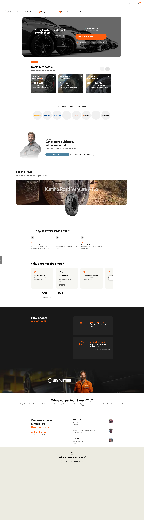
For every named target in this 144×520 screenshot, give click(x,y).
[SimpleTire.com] (15, 4)
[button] (63, 36)
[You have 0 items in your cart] (138, 4)
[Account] (135, 4)
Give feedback (77, 461)
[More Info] (54, 76)
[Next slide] (107, 69)
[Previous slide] (102, 69)
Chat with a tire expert (57, 154)
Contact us (66, 461)
